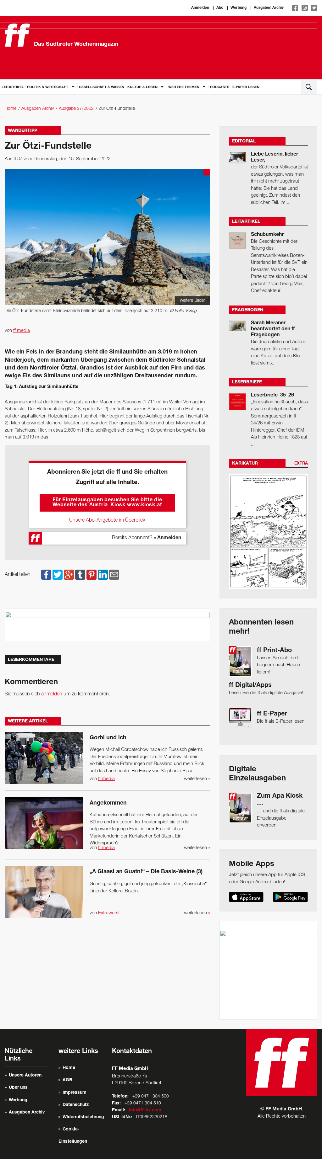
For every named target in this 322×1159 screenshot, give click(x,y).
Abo (219, 8)
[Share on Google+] (69, 574)
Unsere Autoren (25, 1075)
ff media (21, 330)
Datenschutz (76, 1105)
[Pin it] (91, 574)
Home (10, 109)
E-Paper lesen (245, 87)
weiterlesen (197, 779)
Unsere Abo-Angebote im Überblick (107, 520)
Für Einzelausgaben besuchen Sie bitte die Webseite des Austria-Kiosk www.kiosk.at (107, 503)
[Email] (114, 574)
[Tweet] (58, 574)
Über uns (18, 1088)
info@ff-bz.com (145, 1110)
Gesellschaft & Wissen (101, 87)
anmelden (51, 694)
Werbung (238, 8)
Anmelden (200, 8)
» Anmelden (167, 538)
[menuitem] (12, 87)
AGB (67, 1080)
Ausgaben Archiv (269, 8)
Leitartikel (13, 87)
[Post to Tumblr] (80, 574)
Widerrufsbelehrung (83, 1117)
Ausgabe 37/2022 (76, 109)
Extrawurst (108, 913)
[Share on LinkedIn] (103, 574)
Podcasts (219, 87)
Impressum (74, 1093)
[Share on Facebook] (46, 574)
